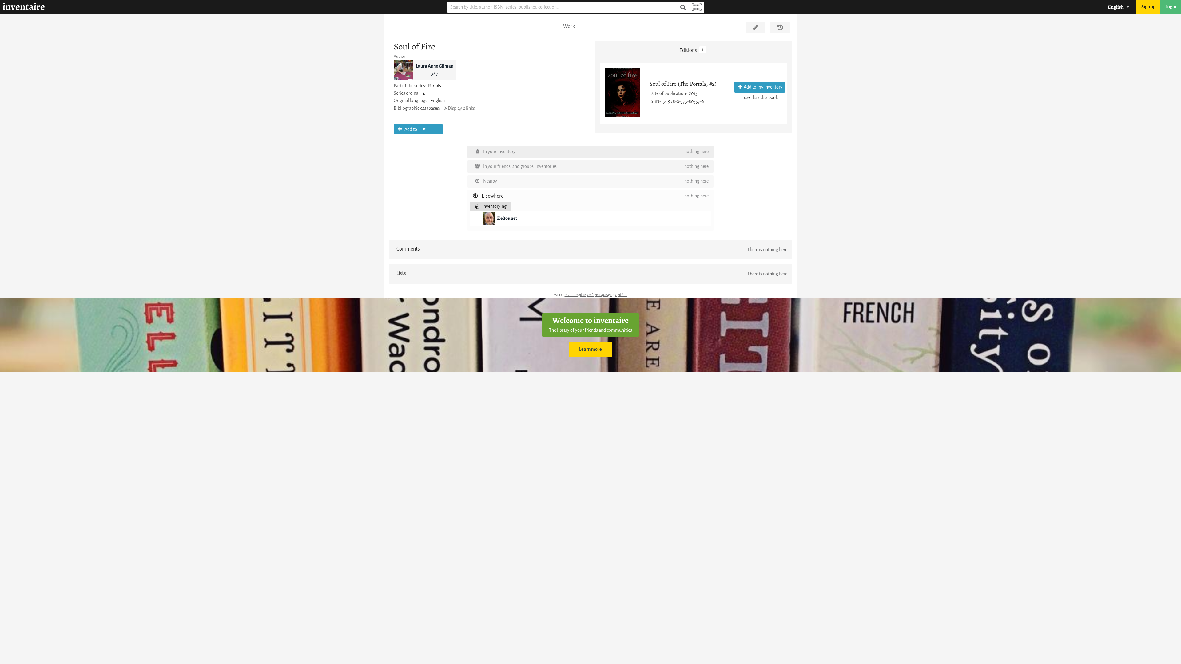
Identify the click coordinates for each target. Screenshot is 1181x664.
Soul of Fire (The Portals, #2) (683, 84)
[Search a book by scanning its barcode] (696, 7)
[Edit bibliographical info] (755, 27)
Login (1170, 7)
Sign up (1148, 7)
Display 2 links (461, 108)
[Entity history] (780, 27)
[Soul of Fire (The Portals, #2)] (622, 92)
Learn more (590, 349)
